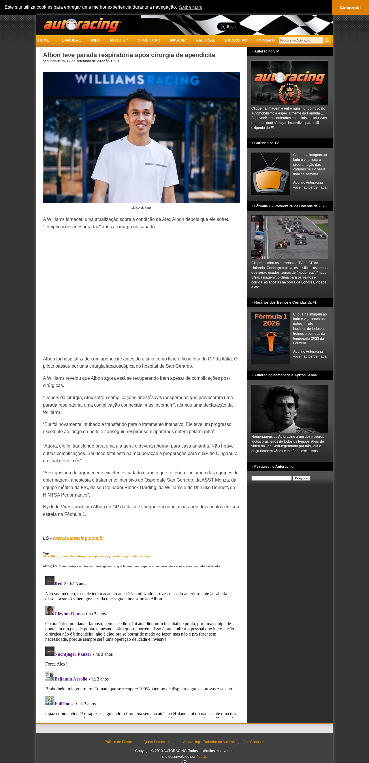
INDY (95, 40)
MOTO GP (119, 40)
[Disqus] (141, 646)
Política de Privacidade (123, 742)
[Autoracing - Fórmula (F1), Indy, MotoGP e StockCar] (82, 24)
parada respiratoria (124, 556)
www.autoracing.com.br (78, 538)
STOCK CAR (149, 40)
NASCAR (178, 40)
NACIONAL (205, 40)
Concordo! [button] (350, 7)
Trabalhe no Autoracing (221, 742)
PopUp (201, 757)
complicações (99, 556)
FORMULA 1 (70, 40)
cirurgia (81, 556)
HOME (43, 40)
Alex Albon (50, 556)
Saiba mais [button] (190, 7)
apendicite (67, 556)
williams (145, 556)
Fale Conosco (253, 742)
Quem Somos (154, 742)
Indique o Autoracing (184, 742)
